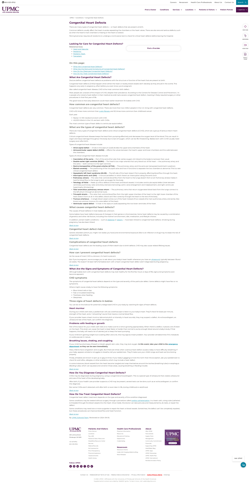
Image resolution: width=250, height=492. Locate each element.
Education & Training (123, 436)
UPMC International (152, 458)
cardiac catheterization (140, 400)
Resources (120, 433)
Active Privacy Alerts (154, 475)
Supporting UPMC (151, 446)
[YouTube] (88, 466)
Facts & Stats (149, 433)
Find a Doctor (150, 10)
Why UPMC (149, 431)
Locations (91, 433)
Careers (173, 2)
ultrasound (155, 259)
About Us (218, 2)
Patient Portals (226, 10)
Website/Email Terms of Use (99, 475)
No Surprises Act (93, 448)
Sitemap (167, 475)
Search (240, 2)
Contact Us (229, 2)
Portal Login (245, 58)
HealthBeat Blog (150, 448)
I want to (241, 10)
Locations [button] (189, 10)
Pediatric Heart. (79, 54)
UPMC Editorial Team (80, 418)
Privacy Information (138, 475)
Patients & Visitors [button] (207, 10)
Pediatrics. (77, 51)
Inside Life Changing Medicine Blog (127, 452)
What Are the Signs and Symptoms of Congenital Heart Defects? (99, 69)
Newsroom (183, 2)
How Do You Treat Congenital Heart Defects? (91, 74)
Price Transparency (94, 450)
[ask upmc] (243, 464)
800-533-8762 (9, 2)
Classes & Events (93, 455)
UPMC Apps (149, 450)
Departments (121, 438)
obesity (120, 220)
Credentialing (121, 441)
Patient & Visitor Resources (96, 438)
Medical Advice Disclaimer (120, 475)
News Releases (121, 454)
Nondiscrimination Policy (153, 460)
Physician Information (123, 431)
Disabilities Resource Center (96, 441)
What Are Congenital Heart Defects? (87, 67)
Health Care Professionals (201, 2)
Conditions (164, 10)
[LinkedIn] (77, 466)
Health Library (92, 458)
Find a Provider (153, 48)
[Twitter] (84, 466)
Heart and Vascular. (80, 49)
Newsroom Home (122, 449)
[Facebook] (70, 466)
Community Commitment (154, 441)
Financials (149, 443)
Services (90, 443)
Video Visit (245, 48)
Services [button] (176, 10)
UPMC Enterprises (151, 453)
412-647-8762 (73, 441)
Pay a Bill (91, 436)
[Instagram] (74, 466)
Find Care (245, 30)
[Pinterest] (81, 466)
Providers (245, 39)
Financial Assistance (94, 453)
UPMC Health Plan (151, 455)
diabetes (111, 220)
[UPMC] (10, 10)
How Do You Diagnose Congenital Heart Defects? (92, 71)
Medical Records (93, 446)
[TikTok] (92, 466)
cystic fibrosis (104, 111)
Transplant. (77, 56)
